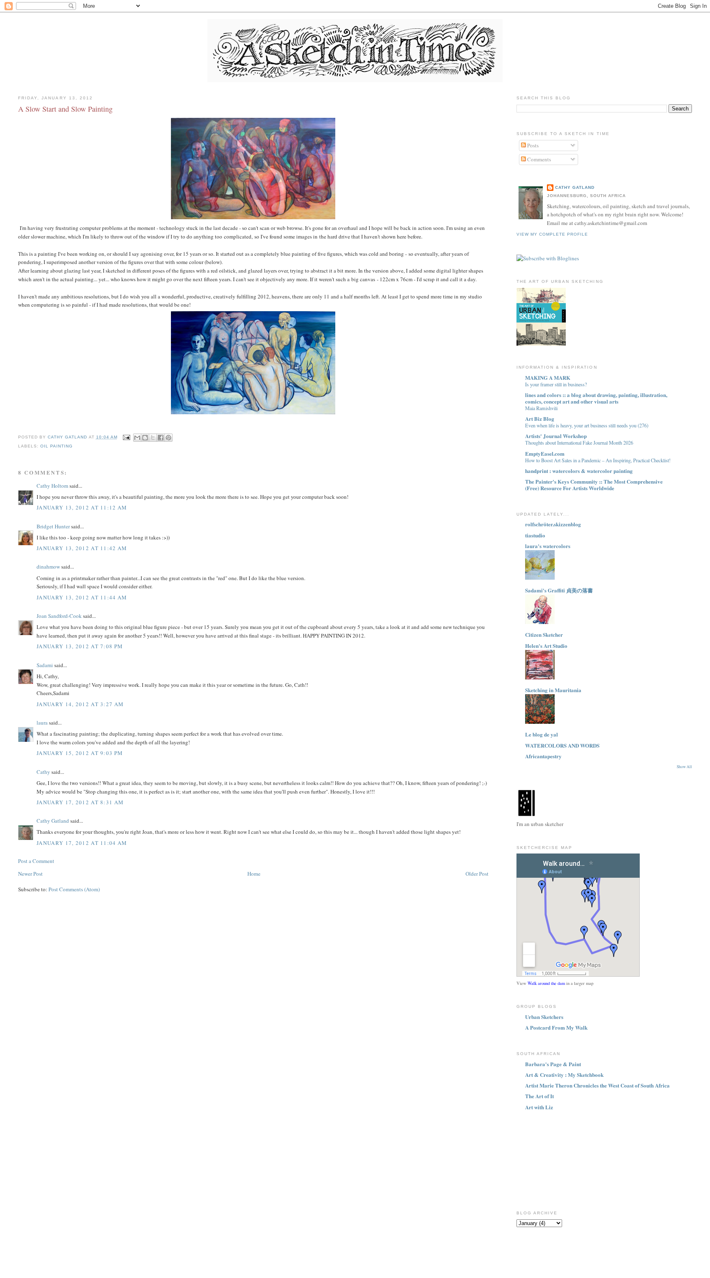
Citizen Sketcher (544, 634)
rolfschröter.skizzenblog (553, 524)
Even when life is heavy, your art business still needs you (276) (586, 425)
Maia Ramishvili (541, 408)
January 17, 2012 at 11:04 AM (82, 843)
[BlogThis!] (145, 438)
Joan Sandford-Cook (59, 615)
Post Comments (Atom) (74, 889)
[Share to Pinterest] (168, 438)
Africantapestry (543, 756)
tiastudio (535, 535)
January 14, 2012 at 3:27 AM (80, 704)
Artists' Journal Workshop (556, 436)
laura (42, 722)
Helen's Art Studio (546, 645)
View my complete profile (552, 234)
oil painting (56, 446)
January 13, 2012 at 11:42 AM (82, 548)
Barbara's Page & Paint (553, 1064)
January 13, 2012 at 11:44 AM (82, 597)
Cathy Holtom (52, 485)
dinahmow (48, 566)
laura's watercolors (547, 546)
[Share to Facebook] (161, 438)
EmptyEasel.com (545, 453)
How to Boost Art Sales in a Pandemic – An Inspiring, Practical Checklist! (598, 460)
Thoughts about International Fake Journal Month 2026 (579, 442)
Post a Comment (36, 861)
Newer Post (30, 873)
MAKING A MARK (547, 377)
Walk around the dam (546, 983)
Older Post (477, 873)
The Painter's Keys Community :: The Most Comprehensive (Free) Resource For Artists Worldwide (594, 484)
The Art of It (539, 1096)
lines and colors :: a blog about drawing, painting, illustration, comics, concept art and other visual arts (596, 398)
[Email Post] (126, 437)
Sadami (45, 665)
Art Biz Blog (539, 418)
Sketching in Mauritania (553, 690)
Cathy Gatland (53, 820)
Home (253, 873)
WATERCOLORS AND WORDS (562, 745)
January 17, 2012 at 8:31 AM (80, 802)
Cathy (43, 772)
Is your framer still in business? (556, 384)
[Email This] (137, 438)
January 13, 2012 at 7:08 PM (80, 646)
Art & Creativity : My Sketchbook (564, 1074)
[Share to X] (153, 438)
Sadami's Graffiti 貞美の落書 (559, 590)
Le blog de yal (541, 734)
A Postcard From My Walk (556, 1027)
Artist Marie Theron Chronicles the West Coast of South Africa (597, 1085)
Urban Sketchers (544, 1017)
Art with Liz (539, 1107)
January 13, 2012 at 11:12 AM (82, 507)
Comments (538, 159)
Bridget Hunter (53, 526)
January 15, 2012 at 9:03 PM (80, 753)
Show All (684, 766)
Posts (532, 145)
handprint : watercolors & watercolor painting (579, 471)
